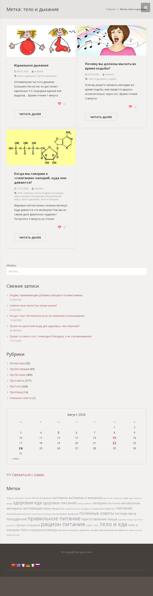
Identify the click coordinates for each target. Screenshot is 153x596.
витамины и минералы (86, 498)
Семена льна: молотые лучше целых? (33, 305)
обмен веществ (53, 508)
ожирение (98, 508)
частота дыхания (47, 76)
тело (96, 525)
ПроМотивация (19, 369)
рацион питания (63, 524)
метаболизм (130, 503)
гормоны (118, 498)
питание (124, 508)
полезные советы (96, 513)
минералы (15, 508)
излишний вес (84, 503)
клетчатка (113, 503)
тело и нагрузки (31, 530)
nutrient (38, 71)
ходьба (112, 79)
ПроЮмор (16, 392)
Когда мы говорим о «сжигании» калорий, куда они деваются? (40, 178)
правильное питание (54, 518)
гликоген (29, 193)
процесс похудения (32, 196)
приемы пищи (125, 519)
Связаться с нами (28, 474)
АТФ (20, 193)
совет (89, 525)
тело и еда (113, 524)
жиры (10, 503)
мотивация (32, 508)
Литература (17, 363)
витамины (60, 498)
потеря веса (125, 513)
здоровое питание (59, 502)
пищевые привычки (67, 513)
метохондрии (43, 193)
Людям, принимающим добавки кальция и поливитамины (46, 295)
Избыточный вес (15, 498)
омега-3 (110, 508)
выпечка (107, 498)
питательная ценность (19, 513)
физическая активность (114, 530)
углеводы (51, 530)
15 (114, 438)
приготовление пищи (99, 519)
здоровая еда (27, 503)
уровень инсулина (69, 530)
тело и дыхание (27, 76)
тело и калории (49, 199)
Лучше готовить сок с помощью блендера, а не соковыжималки (51, 336)
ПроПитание (18, 375)
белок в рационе (42, 498)
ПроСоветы (17, 380)
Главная (110, 9)
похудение (17, 518)
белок (28, 498)
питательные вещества (44, 514)
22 (114, 443)
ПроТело (15, 386)
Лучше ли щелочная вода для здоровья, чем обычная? (44, 326)
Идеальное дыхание (31, 65)
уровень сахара (89, 530)
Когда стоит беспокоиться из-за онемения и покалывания (47, 316)
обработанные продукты (77, 508)
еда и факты (135, 498)
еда (126, 498)
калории (100, 503)
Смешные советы (21, 398)
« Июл (15, 458)
